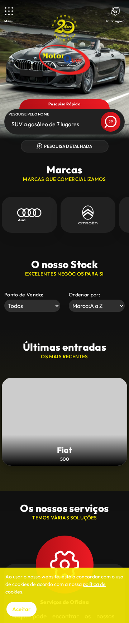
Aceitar (21, 609)
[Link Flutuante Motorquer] (64, 45)
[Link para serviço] (29, 215)
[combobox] (12, 124)
